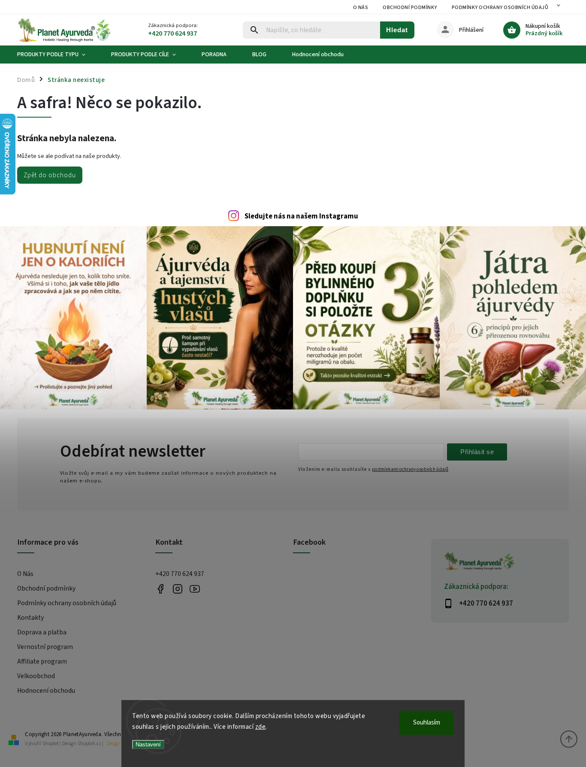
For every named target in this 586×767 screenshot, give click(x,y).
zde (260, 726)
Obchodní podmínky (410, 7)
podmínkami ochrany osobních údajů (410, 469)
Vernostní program (45, 647)
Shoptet (50, 743)
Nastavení (148, 744)
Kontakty (30, 617)
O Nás (361, 7)
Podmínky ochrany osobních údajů (500, 7)
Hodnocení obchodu (46, 690)
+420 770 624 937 (179, 574)
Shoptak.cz (89, 743)
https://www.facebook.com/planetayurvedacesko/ (160, 589)
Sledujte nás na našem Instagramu (301, 216)
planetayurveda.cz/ (177, 589)
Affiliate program (42, 661)
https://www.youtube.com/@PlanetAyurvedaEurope (195, 589)
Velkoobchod (36, 676)
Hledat (397, 29)
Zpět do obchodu (50, 175)
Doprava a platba (41, 632)
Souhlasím (426, 722)
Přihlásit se (477, 451)
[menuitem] (57, 54)
